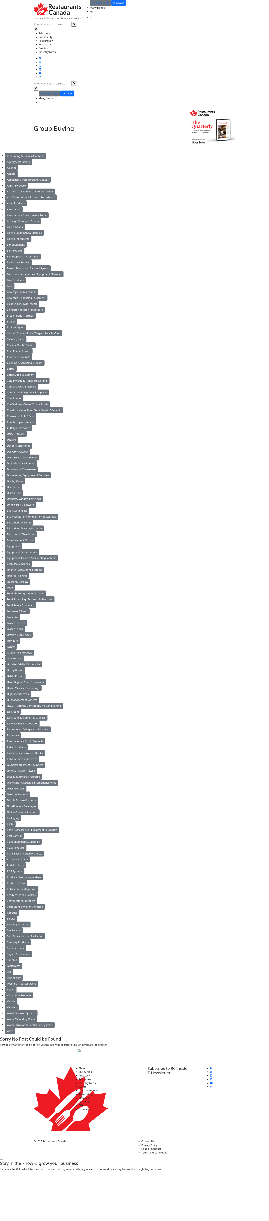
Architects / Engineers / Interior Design (30, 191)
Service (11, 918)
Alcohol (11, 168)
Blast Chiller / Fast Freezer (22, 304)
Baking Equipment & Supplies (24, 233)
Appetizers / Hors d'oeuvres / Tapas (28, 179)
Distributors (14, 493)
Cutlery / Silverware (18, 428)
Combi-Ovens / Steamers (21, 386)
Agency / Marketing (18, 162)
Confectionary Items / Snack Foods (27, 404)
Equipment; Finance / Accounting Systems (31, 558)
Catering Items (15, 339)
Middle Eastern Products (21, 800)
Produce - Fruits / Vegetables (24, 877)
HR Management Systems (22, 700)
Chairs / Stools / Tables (20, 345)
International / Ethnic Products (25, 741)
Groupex (84, 1109)
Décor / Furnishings (18, 445)
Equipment (13, 546)
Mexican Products (17, 794)
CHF (81, 1105)
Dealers (11, 439)
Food (10, 587)
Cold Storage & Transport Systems (27, 380)
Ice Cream (13, 711)
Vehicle (11, 1001)
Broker (11, 321)
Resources (45, 40)
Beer (9, 286)
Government (14, 658)
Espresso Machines (18, 564)
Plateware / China (17, 859)
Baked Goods (15, 227)
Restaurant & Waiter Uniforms (25, 906)
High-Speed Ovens (18, 694)
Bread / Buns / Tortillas (20, 315)
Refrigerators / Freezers (21, 901)
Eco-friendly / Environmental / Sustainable (31, 516)
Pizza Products (15, 847)
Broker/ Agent (15, 327)
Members (84, 1098)
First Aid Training (17, 575)
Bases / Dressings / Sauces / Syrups (28, 268)
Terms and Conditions (154, 1152)
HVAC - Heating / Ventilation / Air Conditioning (34, 705)
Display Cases (15, 481)
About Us (84, 1068)
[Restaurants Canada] (57, 10)
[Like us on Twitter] (40, 62)
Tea (9, 972)
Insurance (13, 735)
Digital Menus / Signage (21, 463)
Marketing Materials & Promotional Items (31, 782)
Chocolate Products (18, 357)
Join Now (118, 3)
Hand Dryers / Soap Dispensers (25, 682)
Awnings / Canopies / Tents (23, 221)
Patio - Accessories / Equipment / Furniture (32, 830)
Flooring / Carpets (17, 581)
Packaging (13, 818)
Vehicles (12, 1007)
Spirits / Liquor (15, 948)
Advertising (85, 1094)
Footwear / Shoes (17, 611)
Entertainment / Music (20, 540)
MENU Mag (85, 1072)
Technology (14, 977)
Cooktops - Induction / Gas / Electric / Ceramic (34, 410)
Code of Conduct (151, 1149)
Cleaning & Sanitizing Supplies (24, 363)
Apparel (11, 173)
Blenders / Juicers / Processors (25, 309)
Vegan (10, 989)
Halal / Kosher (15, 676)
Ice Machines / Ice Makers (22, 723)
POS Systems (14, 871)
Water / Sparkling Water (21, 1019)
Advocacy (44, 33)
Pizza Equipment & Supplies (23, 841)
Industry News (47, 52)
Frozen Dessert (16, 623)
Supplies (12, 960)
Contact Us (147, 1141)
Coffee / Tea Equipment (20, 374)
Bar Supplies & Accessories (23, 256)
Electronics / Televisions (21, 534)
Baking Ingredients (18, 238)
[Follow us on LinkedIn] (40, 69)
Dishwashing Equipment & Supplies (28, 475)
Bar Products (14, 250)
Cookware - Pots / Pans (20, 416)
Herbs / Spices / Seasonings (23, 688)
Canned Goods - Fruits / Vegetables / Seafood (33, 333)
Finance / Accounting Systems (24, 570)
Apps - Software (16, 185)
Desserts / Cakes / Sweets (22, 457)
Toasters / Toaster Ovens (21, 983)
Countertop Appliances (20, 422)
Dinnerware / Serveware (21, 469)
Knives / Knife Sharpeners (22, 759)
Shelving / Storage (17, 924)
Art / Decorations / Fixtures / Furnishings (31, 197)
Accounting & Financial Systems (25, 156)
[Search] (73, 24)
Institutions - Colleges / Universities (28, 729)
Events (42, 48)
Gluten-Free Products (19, 652)
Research (44, 44)
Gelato (11, 646)
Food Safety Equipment (20, 605)
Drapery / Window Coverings (24, 499)
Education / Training (19, 522)
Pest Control (14, 836)
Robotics (12, 912)
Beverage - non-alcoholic (21, 292)
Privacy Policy (149, 1145)
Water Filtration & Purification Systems (30, 1025)
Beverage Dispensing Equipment (26, 298)
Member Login (100, 3)
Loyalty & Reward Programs (23, 776)
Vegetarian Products (19, 995)
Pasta (10, 824)
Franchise (12, 617)
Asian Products (16, 203)
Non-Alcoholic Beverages (21, 806)
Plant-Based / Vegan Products (24, 853)
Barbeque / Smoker (18, 262)
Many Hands (97, 7)
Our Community (88, 1090)
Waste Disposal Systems (21, 1013)
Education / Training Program (24, 528)
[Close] (36, 29)
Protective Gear (16, 883)
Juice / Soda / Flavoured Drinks (25, 753)
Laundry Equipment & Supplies (25, 765)
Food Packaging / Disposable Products (29, 599)
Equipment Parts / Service (22, 552)
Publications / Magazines (21, 889)
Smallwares (14, 930)
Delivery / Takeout (17, 451)
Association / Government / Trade (27, 215)
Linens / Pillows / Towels (21, 771)
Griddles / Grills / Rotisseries (23, 664)
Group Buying (15, 670)
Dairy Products (16, 434)
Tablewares (13, 966)
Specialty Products (18, 942)
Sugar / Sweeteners (18, 954)
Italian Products (16, 747)
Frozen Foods (15, 629)
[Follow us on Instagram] (40, 65)
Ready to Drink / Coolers (21, 895)
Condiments (14, 398)
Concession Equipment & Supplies (27, 392)
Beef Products (15, 280)
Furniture (12, 640)
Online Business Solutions (22, 812)
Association (14, 209)
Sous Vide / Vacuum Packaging (25, 936)
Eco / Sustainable (17, 510)
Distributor (13, 487)
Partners (84, 1101)
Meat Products (15, 788)
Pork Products (15, 865)
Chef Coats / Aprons (19, 351)
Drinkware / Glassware (20, 505)
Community (45, 37)
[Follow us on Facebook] (40, 58)
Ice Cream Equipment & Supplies (26, 717)
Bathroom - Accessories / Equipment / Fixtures (34, 274)
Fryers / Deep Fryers (19, 635)
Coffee (11, 369)
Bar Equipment (16, 244)
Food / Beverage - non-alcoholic (25, 593)
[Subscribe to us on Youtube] (40, 73)
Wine (10, 1031)
